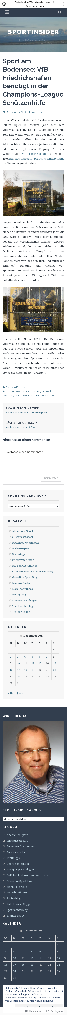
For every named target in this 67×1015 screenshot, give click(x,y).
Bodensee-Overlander (25, 542)
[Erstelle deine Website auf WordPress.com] (33, 4)
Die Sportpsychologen (25, 565)
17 (18, 670)
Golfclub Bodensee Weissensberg (33, 571)
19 (32, 670)
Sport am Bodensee (16, 387)
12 (32, 663)
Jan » (20, 693)
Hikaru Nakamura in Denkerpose (26, 410)
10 (18, 663)
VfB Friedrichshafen (35, 153)
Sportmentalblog (22, 606)
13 (40, 663)
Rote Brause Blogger (24, 600)
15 (54, 663)
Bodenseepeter (21, 548)
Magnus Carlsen (22, 583)
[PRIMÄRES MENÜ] (7, 12)
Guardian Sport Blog (25, 577)
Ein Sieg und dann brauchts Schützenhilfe (36, 158)
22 (54, 670)
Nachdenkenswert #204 (20, 425)
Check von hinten (23, 560)
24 (18, 676)
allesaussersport (22, 536)
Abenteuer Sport (22, 531)
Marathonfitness (22, 588)
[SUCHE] (60, 12)
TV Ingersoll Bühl (23, 395)
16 (11, 670)
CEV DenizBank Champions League (25, 391)
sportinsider (33, 31)
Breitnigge (18, 554)
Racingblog (19, 594)
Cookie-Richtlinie (44, 1000)
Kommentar (51, 477)
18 (25, 670)
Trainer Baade (21, 611)
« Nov (11, 693)
